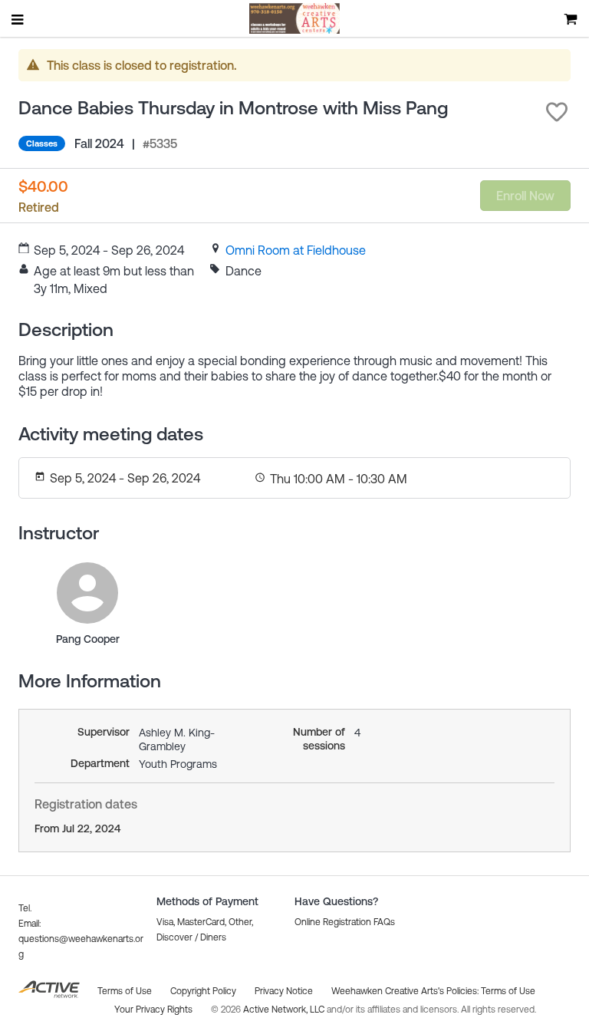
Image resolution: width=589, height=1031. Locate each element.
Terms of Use (508, 991)
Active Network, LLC (285, 1009)
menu (18, 19)
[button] (557, 112)
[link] (295, 250)
